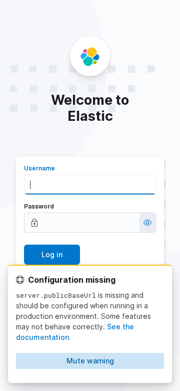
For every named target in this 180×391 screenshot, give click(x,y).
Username (39, 168)
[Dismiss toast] (160, 278)
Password (39, 206)
